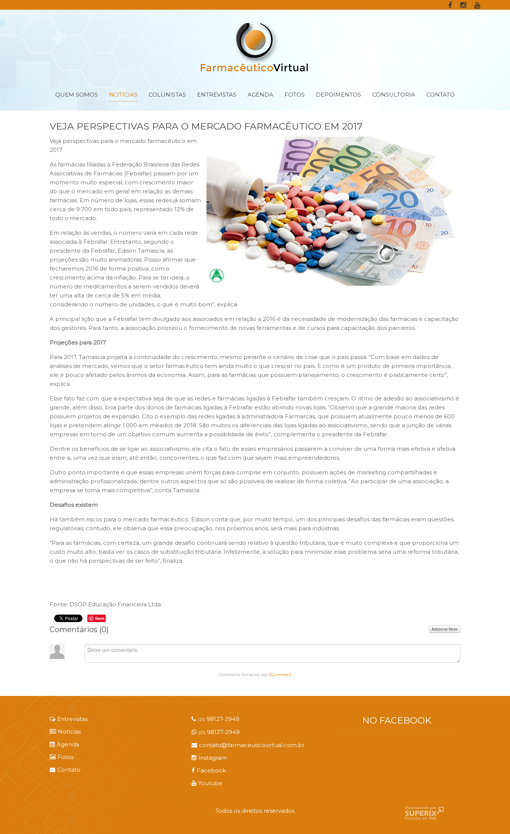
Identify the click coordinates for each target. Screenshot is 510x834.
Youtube (210, 783)
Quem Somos (76, 94)
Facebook (211, 770)
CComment (280, 674)
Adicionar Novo (445, 629)
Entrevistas (216, 94)
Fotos (294, 94)
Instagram (212, 757)
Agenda (260, 94)
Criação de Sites (424, 813)
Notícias (123, 94)
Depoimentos (338, 94)
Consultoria (393, 94)
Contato (440, 94)
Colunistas (167, 94)
